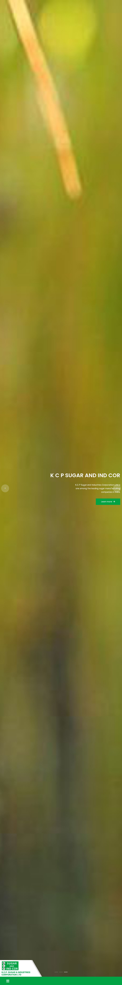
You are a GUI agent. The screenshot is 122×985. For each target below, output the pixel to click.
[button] (5, 488)
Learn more (59, 494)
